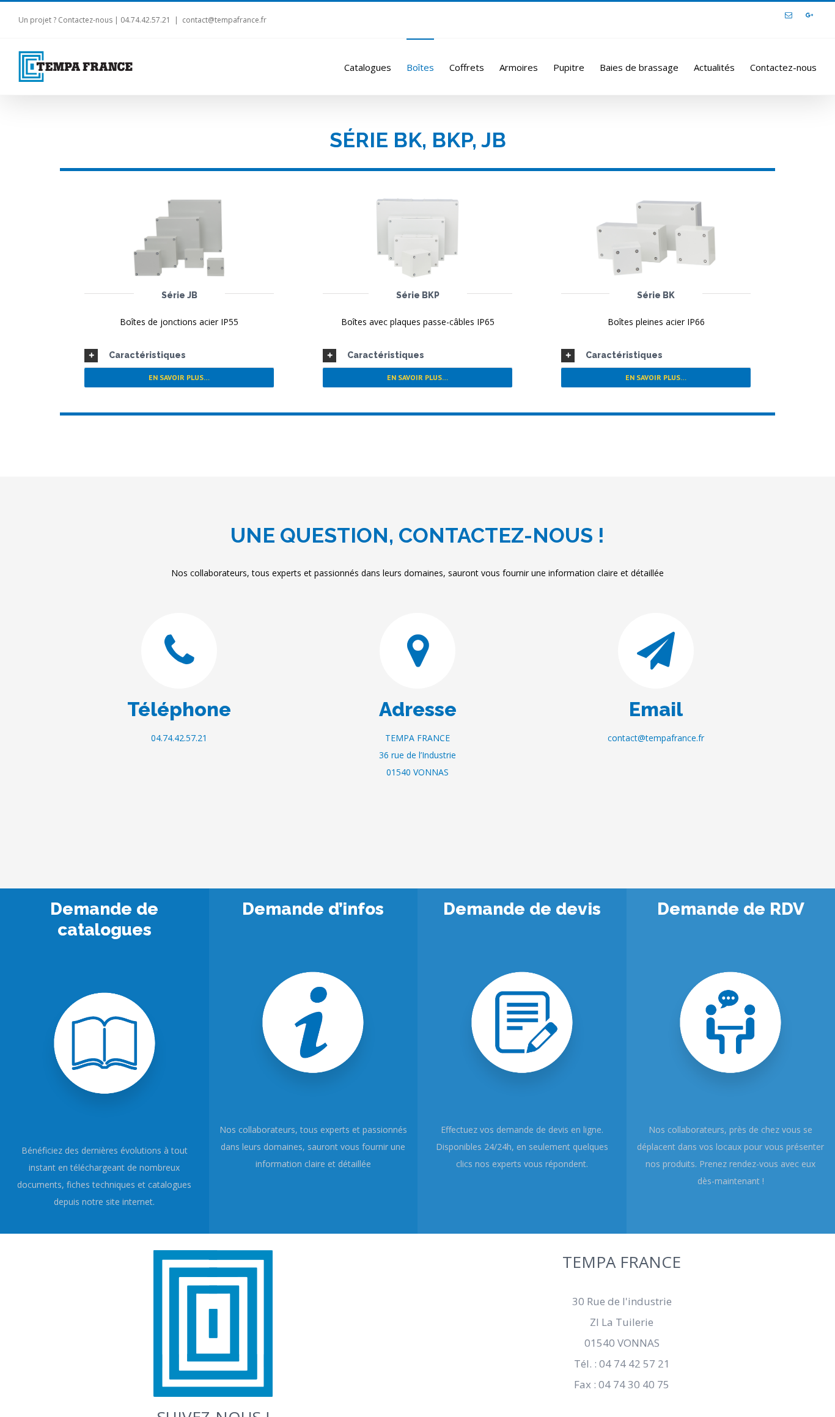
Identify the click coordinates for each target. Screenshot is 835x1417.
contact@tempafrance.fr (224, 20)
